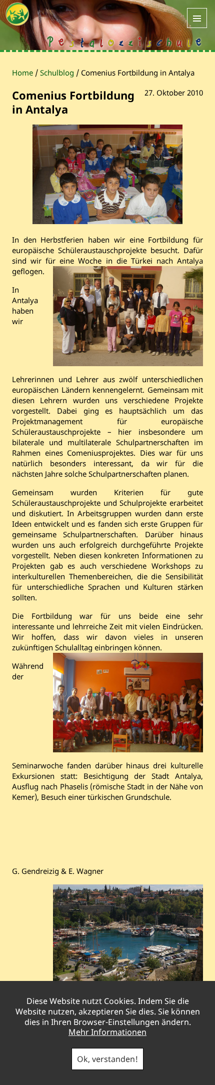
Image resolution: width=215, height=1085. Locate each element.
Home (22, 73)
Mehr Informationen (107, 1031)
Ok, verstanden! (107, 1058)
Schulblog (57, 73)
